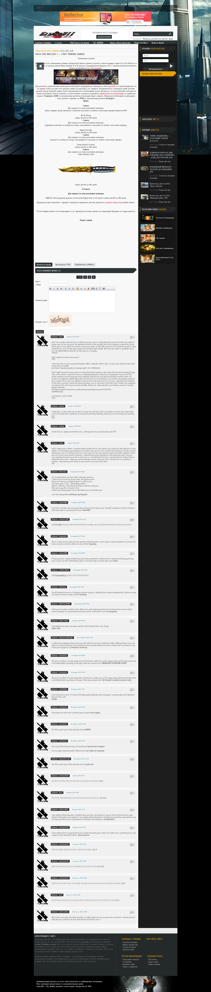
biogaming (62, 536)
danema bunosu (83, 835)
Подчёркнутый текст (57, 288)
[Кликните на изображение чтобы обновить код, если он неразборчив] (60, 325)
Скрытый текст (93, 288)
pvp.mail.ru (112, 86)
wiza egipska (95, 713)
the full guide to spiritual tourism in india (116, 680)
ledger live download (96, 751)
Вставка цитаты (96, 288)
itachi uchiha (63, 809)
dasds (61, 443)
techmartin (63, 655)
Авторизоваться (155, 69)
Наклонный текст (54, 288)
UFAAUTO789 (63, 519)
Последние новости (131, 959)
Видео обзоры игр (130, 944)
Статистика (127, 962)
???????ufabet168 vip (59, 576)
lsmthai (54, 699)
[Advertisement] (86, 251)
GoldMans (90, 264)
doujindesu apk (64, 759)
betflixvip (62, 587)
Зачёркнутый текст (61, 288)
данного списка (112, 202)
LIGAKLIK (88, 730)
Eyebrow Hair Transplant (95, 746)
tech (60, 792)
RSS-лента (153, 959)
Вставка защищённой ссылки (84, 288)
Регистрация (148, 65)
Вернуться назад (44, 265)
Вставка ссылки (81, 288)
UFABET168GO (64, 570)
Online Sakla (63, 621)
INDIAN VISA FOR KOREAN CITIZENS (114, 663)
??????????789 (57, 525)
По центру (69, 288)
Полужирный (50, 288)
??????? (54, 353)
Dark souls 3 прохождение (164, 248)
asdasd (61, 406)
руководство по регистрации (111, 93)
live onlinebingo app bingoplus (76, 494)
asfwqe (61, 426)
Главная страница (130, 942)
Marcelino (62, 472)
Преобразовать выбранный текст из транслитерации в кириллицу (100, 288)
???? (53, 359)
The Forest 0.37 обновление (165, 218)
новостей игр (66, 946)
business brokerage (66, 637)
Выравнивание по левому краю (65, 288)
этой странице (96, 68)
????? (123, 884)
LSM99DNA (63, 689)
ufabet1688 (63, 502)
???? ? (94, 850)
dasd (60, 337)
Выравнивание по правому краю (73, 288)
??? (53, 418)
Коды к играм (154, 964)
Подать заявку (86, 220)
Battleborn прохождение (164, 228)
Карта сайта (153, 962)
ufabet (115, 561)
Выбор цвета (88, 288)
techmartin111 (63, 776)
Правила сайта (129, 964)
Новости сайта (128, 949)
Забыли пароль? (161, 65)
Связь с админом (130, 967)
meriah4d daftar (109, 819)
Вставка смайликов (77, 288)
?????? (100, 781)
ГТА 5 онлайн (160, 238)
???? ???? (103, 798)
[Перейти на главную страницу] (57, 35)
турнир (42, 88)
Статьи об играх (129, 947)
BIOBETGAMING (64, 604)
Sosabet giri (89, 764)
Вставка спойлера (103, 288)
